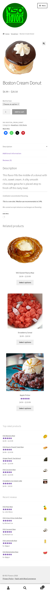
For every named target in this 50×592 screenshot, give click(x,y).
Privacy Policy (8, 578)
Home (7, 34)
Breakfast (14, 34)
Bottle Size (7, 101)
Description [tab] (7, 146)
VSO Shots (23, 125)
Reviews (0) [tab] (7, 160)
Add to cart (19, 112)
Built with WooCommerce (25, 578)
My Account (8, 588)
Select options (25, 282)
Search (25, 588)
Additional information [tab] (12, 153)
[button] (44, 43)
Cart (38, 586)
